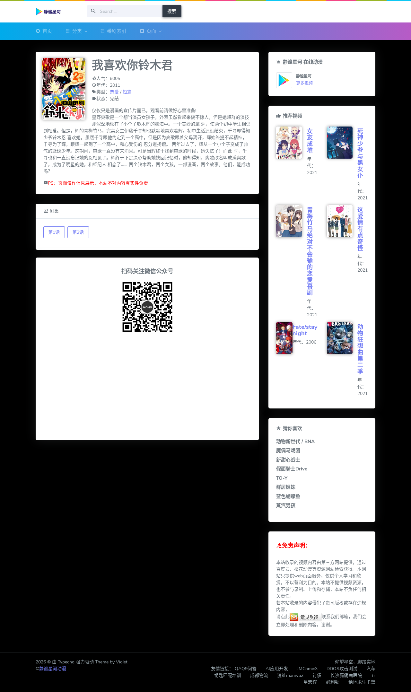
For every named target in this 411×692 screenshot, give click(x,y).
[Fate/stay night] (284, 338)
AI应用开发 (277, 669)
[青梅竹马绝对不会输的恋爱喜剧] (291, 221)
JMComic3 (307, 669)
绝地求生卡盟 (361, 682)
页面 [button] (151, 31)
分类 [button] (77, 31)
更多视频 (304, 83)
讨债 (316, 675)
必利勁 (332, 682)
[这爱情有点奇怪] (342, 221)
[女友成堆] (291, 143)
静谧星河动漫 (52, 669)
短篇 (127, 92)
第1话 (54, 232)
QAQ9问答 (246, 669)
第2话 (78, 232)
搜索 (171, 11)
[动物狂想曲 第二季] (342, 338)
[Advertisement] (147, 388)
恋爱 (114, 92)
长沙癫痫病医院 (346, 675)
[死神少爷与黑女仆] (342, 143)
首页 (47, 31)
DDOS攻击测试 (342, 669)
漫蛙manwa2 (290, 675)
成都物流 (259, 675)
